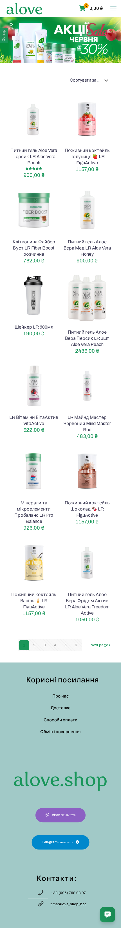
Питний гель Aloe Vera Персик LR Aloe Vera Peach (33, 156)
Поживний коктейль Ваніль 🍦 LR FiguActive (33, 600)
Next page (99, 645)
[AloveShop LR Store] (24, 8)
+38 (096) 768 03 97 (68, 893)
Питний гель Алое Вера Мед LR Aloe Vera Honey (87, 248)
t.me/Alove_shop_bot (68, 904)
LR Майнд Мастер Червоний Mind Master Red (87, 423)
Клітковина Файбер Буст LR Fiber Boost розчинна (34, 248)
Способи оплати (60, 720)
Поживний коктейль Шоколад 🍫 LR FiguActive (87, 509)
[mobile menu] (113, 8)
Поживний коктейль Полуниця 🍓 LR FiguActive (87, 156)
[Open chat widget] (107, 914)
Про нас (60, 696)
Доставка (61, 708)
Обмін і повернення (60, 732)
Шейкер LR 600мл (34, 327)
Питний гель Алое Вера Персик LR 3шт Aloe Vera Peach (87, 338)
